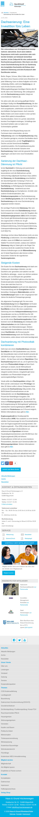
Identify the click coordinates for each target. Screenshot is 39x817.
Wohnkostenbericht (8, 749)
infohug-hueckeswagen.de (22, 807)
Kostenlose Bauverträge (9, 745)
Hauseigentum (6, 717)
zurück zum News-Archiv (10, 469)
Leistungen (5, 669)
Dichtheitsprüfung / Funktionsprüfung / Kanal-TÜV (18, 709)
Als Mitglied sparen (8, 767)
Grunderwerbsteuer (8, 706)
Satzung (4, 677)
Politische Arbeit (6, 731)
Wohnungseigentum (8, 720)
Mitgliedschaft (6, 763)
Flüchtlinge (5, 753)
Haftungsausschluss (8, 789)
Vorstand (4, 673)
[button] (2, 463)
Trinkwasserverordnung (9, 738)
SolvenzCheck (10, 538)
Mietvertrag (10, 534)
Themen (4, 688)
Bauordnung (5, 698)
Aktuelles (6, 12)
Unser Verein (6, 662)
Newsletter (5, 482)
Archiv (3, 479)
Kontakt (4, 774)
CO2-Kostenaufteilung (9, 691)
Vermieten (4, 724)
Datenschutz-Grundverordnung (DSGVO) (15, 702)
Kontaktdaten (5, 778)
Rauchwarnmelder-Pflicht (10, 713)
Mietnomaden (6, 735)
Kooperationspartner (8, 684)
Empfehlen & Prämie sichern (11, 771)
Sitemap (13, 814)
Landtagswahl (6, 695)
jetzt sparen (28, 627)
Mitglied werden (9, 573)
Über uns (4, 666)
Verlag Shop (5, 792)
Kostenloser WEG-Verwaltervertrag (13, 756)
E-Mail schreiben (7, 504)
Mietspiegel (28, 538)
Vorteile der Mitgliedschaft (19, 543)
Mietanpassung (6, 742)
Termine (4, 680)
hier (27, 412)
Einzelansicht (13, 12)
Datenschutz (5, 782)
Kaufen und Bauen (7, 727)
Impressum (5, 785)
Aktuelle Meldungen (8, 476)
